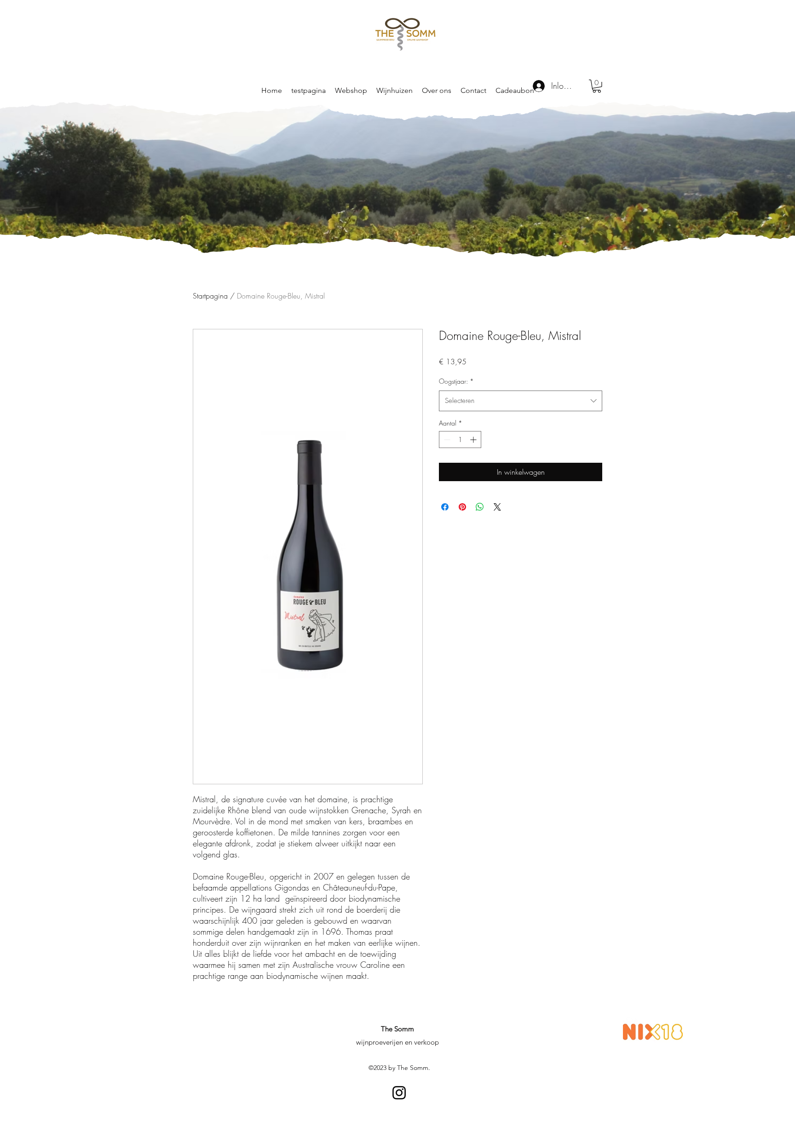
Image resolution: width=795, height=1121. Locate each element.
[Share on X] (497, 506)
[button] (394, 91)
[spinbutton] (460, 439)
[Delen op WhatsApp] (479, 506)
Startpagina (210, 296)
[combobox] (520, 401)
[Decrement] (446, 439)
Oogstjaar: (456, 381)
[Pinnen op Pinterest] (462, 506)
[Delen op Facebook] (444, 506)
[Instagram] (399, 1093)
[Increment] (474, 439)
